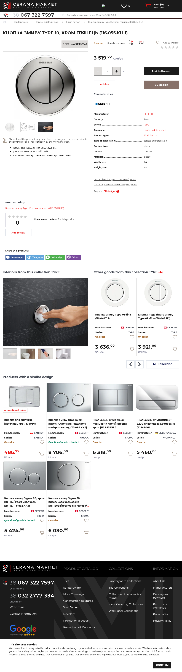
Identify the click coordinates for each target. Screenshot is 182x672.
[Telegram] (35, 257)
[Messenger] (15, 257)
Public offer (160, 614)
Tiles (66, 581)
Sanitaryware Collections (125, 581)
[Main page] (30, 568)
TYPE (146, 124)
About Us (159, 581)
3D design (109, 191)
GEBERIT (148, 114)
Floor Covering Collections (126, 604)
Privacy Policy (162, 620)
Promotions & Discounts (79, 627)
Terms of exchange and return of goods (115, 179)
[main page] (30, 5)
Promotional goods (76, 620)
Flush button (150, 135)
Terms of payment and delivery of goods (115, 184)
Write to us (17, 607)
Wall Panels (71, 607)
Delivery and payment (161, 596)
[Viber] (73, 257)
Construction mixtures (78, 600)
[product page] (115, 292)
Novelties (69, 614)
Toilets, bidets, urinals (155, 130)
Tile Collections (119, 587)
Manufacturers (162, 587)
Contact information (23, 613)
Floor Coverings (73, 594)
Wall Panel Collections (123, 610)
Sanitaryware (72, 587)
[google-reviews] (23, 633)
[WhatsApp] (55, 257)
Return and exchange (160, 605)
